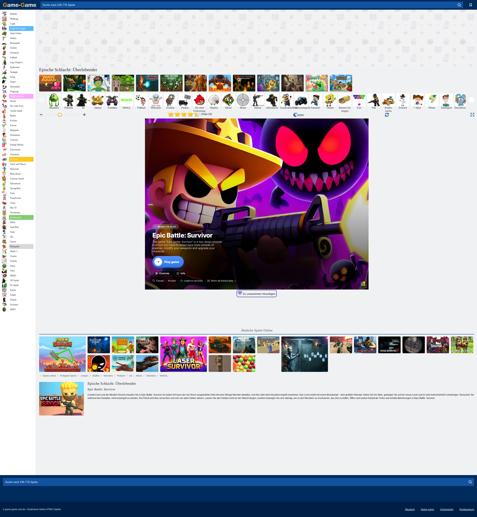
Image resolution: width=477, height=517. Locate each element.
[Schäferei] (123, 344)
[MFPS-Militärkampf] (244, 344)
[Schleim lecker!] (317, 83)
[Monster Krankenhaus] (99, 83)
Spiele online (49, 375)
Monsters (108, 375)
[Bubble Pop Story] (244, 363)
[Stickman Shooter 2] (438, 344)
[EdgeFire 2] (268, 344)
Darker (300, 114)
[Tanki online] (123, 363)
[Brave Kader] (50, 83)
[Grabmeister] (268, 83)
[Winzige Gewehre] (220, 363)
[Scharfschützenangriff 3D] (365, 344)
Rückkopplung (466, 509)
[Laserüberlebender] (183, 354)
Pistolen (120, 375)
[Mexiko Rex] (147, 363)
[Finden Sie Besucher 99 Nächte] (171, 83)
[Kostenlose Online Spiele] (19, 5)
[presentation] (42, 99)
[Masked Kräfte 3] (341, 344)
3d (130, 375)
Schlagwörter (447, 509)
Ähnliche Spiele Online (257, 330)
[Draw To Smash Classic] (62, 354)
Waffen (95, 375)
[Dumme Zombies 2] (147, 344)
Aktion (138, 375)
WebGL (163, 375)
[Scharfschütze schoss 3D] (99, 363)
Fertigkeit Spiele (68, 375)
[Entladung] (304, 354)
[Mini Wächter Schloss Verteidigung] (123, 83)
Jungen (84, 375)
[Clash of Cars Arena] (220, 344)
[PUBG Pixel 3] (462, 344)
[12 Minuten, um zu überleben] (147, 83)
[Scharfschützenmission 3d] (413, 344)
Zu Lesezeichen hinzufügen (258, 293)
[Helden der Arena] (195, 83)
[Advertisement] (148, 38)
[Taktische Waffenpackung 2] (389, 344)
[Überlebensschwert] (99, 344)
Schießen (151, 375)
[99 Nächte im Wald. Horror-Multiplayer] (244, 83)
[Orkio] (74, 83)
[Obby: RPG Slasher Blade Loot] (341, 83)
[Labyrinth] (292, 83)
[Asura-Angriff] (220, 83)
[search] (459, 4)
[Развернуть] (472, 114)
